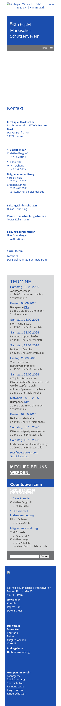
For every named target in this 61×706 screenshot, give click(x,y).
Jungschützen (15, 690)
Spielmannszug (16, 679)
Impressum (13, 607)
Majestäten (13, 629)
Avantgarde (14, 676)
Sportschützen (15, 683)
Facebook (12, 256)
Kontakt (11, 603)
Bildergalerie (15, 648)
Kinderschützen (16, 693)
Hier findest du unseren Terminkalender (24, 454)
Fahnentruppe (15, 686)
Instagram (41, 259)
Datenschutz (14, 610)
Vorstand (12, 633)
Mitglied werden (16, 640)
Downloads (13, 600)
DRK (26, 307)
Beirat (10, 636)
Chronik (11, 643)
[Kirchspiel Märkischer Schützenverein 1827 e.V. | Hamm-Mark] (30, 7)
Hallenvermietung (18, 652)
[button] (45, 48)
